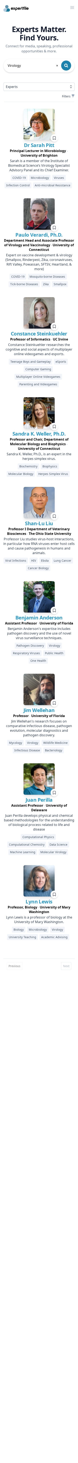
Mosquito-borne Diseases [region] (47, 277)
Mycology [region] (15, 743)
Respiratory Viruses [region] (26, 653)
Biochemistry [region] (28, 466)
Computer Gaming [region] (38, 369)
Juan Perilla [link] (39, 799)
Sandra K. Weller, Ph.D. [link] (39, 433)
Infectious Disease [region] (27, 750)
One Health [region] (38, 661)
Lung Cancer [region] (62, 560)
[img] (39, 124)
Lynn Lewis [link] (39, 901)
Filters (66, 96)
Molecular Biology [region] (20, 474)
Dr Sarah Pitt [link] (39, 145)
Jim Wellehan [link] (39, 710)
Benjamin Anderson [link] (39, 617)
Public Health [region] (54, 653)
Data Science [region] (58, 844)
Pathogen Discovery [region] (30, 646)
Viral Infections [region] (15, 560)
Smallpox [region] (60, 284)
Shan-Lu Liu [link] (39, 523)
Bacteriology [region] (53, 750)
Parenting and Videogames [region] (38, 384)
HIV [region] (33, 560)
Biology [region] (19, 929)
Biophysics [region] (49, 466)
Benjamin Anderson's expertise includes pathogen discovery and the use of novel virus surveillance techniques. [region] (39, 633)
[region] (39, 153)
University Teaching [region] (22, 937)
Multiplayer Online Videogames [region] (38, 377)
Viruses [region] (59, 178)
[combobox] (33, 65)
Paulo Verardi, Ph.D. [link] (38, 234)
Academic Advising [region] (54, 937)
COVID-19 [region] (19, 178)
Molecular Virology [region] (53, 852)
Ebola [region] (45, 560)
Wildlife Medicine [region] (55, 743)
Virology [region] (54, 646)
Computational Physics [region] (38, 837)
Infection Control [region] (18, 185)
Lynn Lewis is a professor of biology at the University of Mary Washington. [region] (39, 919)
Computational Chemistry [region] (27, 844)
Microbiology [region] (40, 178)
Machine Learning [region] (22, 852)
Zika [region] (46, 284)
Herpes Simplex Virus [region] (53, 474)
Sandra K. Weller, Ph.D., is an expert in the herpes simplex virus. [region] (39, 456)
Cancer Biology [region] (38, 568)
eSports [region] (61, 362)
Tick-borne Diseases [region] (24, 284)
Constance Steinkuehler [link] (39, 333)
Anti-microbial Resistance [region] (52, 185)
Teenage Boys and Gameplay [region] (30, 362)
